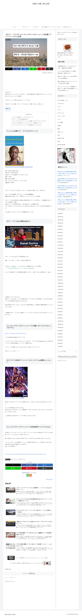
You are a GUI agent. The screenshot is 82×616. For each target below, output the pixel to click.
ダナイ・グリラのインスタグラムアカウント (16, 333)
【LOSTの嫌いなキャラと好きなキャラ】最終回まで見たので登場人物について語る (67, 180)
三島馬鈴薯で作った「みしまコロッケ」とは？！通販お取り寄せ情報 (67, 67)
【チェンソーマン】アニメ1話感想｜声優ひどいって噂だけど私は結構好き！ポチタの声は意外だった (67, 88)
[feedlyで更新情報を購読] (28, 475)
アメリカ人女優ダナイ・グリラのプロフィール (23, 117)
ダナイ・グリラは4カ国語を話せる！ (21, 119)
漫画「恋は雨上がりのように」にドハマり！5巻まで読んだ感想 (67, 82)
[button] (49, 68)
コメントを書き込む (29, 573)
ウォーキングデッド (15, 459)
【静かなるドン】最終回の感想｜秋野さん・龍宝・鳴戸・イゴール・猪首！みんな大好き (67, 173)
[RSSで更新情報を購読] (30, 475)
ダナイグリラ (23, 459)
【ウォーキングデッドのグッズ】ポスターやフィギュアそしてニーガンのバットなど (25, 454)
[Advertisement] (41, 16)
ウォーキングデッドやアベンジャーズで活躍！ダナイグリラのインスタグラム (29, 121)
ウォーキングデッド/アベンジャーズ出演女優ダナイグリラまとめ (27, 124)
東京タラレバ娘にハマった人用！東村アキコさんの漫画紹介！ (67, 77)
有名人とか (8, 459)
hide (9, 108)
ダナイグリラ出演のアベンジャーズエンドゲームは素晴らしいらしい (28, 122)
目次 (27, 114)
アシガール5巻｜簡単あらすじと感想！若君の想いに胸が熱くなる (67, 72)
